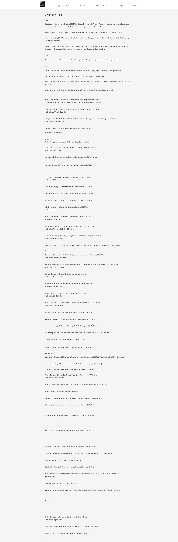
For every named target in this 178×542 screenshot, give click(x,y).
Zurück (46, 537)
